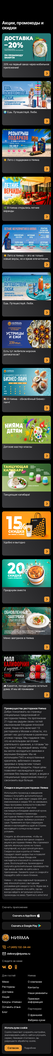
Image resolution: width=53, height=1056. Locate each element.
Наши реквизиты (37, 993)
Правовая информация (35, 1000)
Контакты (33, 987)
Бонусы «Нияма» (12, 1001)
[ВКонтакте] (4, 967)
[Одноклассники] (16, 967)
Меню (5, 981)
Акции (5, 996)
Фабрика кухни (36, 1020)
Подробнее (30, 1047)
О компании (35, 981)
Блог (5, 1012)
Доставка (7, 991)
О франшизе (35, 1015)
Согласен (13, 1047)
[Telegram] (10, 967)
